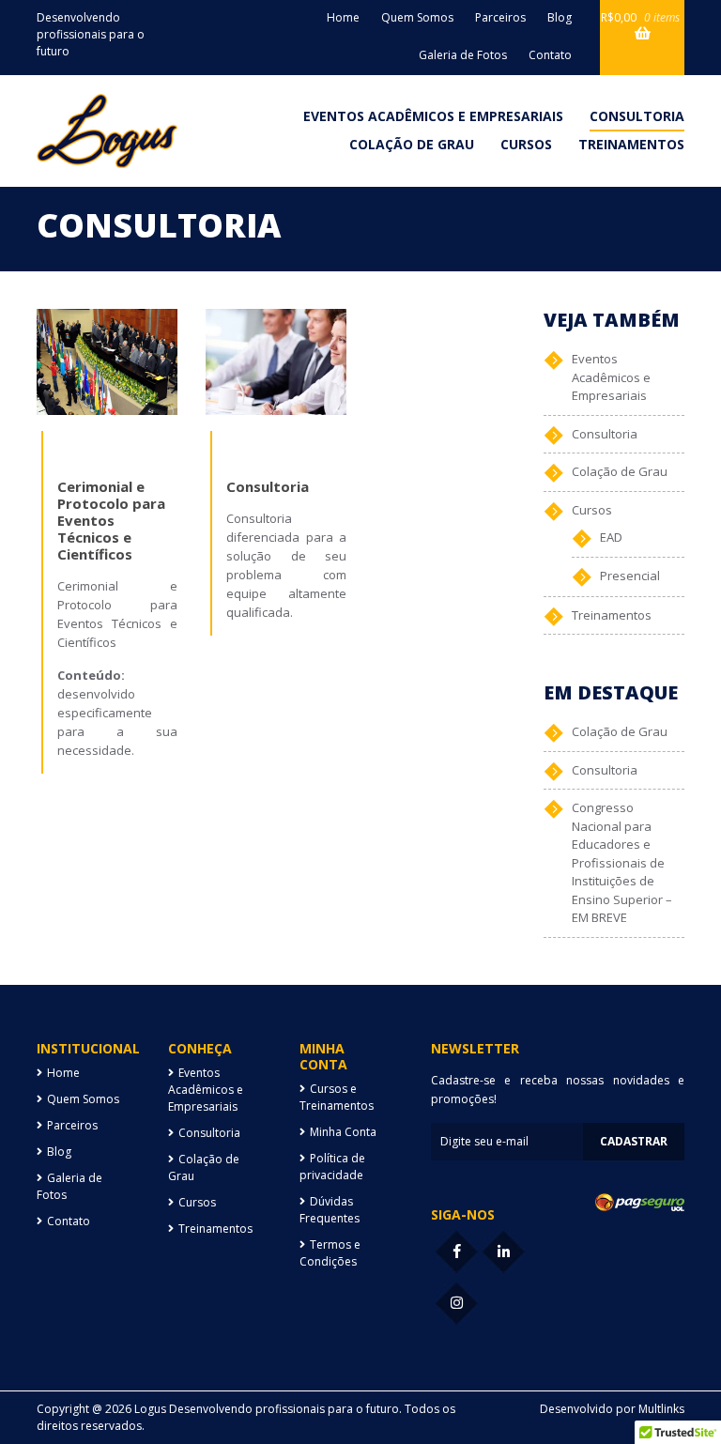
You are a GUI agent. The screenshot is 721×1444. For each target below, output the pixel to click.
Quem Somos (417, 17)
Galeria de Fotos (463, 55)
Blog (559, 17)
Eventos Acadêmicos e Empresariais (433, 116)
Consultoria (637, 116)
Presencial (630, 575)
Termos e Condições (329, 1253)
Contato (550, 55)
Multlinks (661, 1409)
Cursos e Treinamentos (336, 1097)
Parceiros (500, 17)
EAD (611, 537)
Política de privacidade (332, 1166)
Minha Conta (343, 1132)
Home (343, 17)
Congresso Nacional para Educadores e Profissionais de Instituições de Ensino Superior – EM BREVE (622, 862)
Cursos (526, 144)
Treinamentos (631, 144)
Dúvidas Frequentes (329, 1209)
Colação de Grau (411, 144)
